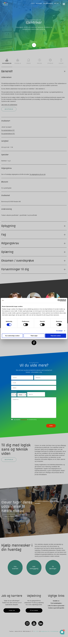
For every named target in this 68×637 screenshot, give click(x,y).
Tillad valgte (34, 335)
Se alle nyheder (9, 516)
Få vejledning (34, 610)
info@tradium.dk (45, 631)
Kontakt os (56, 601)
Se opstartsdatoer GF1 (8, 130)
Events (32, 3)
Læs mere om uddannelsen (9, 104)
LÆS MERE (37, 503)
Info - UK (56, 3)
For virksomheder (48, 3)
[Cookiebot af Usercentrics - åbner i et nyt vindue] (59, 300)
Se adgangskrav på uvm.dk (37, 174)
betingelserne (24, 419)
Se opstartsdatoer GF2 (8, 133)
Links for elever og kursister (56, 605)
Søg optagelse (9, 109)
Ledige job (12, 610)
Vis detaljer (59, 330)
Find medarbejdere (56, 603)
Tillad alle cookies (56, 335)
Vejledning (39, 3)
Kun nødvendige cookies (12, 335)
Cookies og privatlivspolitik (56, 608)
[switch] (25, 324)
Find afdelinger (54, 631)
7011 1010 (36, 631)
